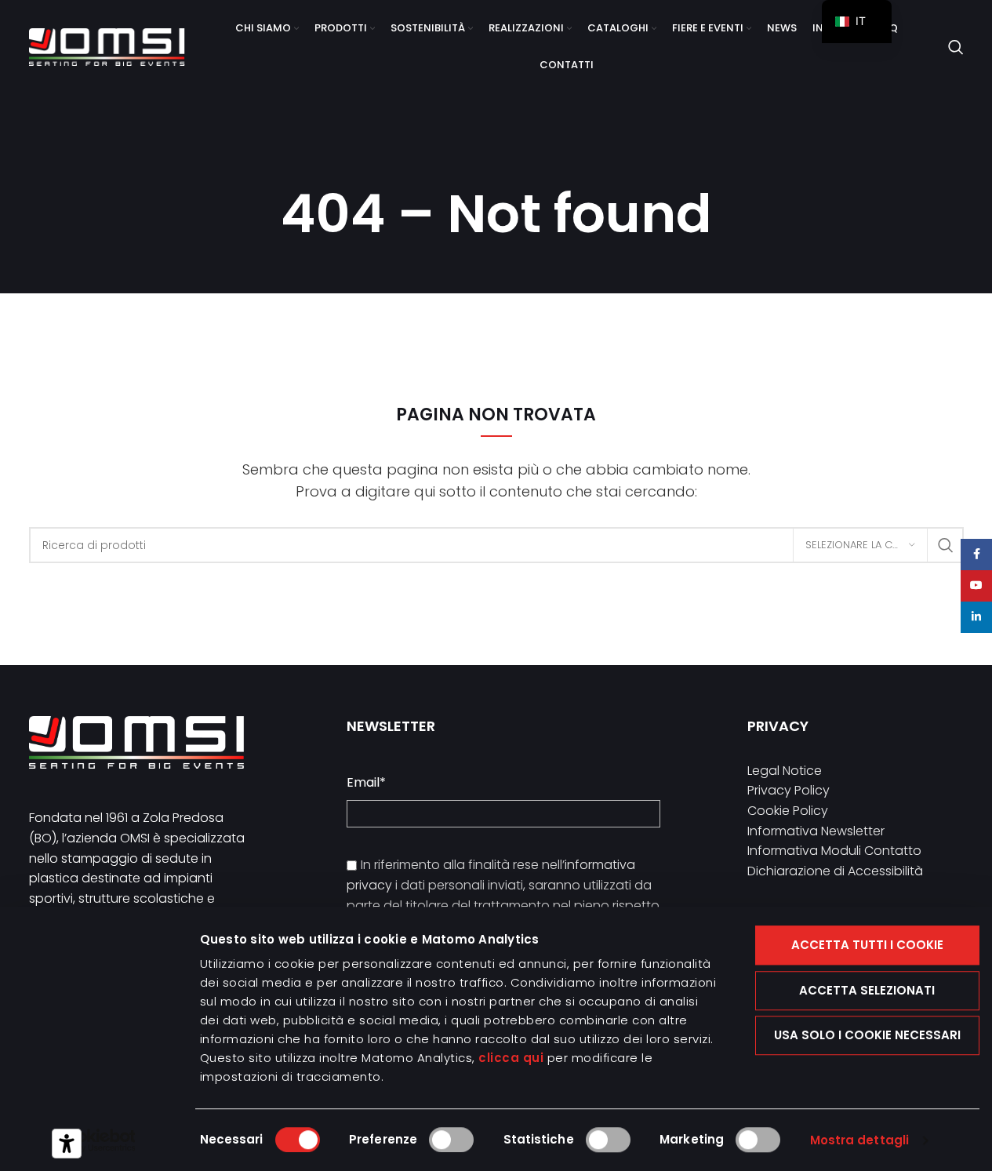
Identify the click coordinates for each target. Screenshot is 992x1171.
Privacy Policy (788, 790)
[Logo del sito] (107, 46)
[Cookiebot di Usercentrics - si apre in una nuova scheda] (95, 1140)
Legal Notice (784, 771)
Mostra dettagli (860, 1140)
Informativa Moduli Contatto (834, 851)
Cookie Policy (787, 811)
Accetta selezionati (867, 990)
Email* (366, 782)
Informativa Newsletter (816, 831)
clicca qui (510, 1057)
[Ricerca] (956, 47)
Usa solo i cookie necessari (867, 1035)
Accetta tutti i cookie (867, 944)
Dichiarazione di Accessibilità (835, 871)
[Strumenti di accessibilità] (67, 1143)
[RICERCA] (946, 545)
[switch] (451, 1139)
